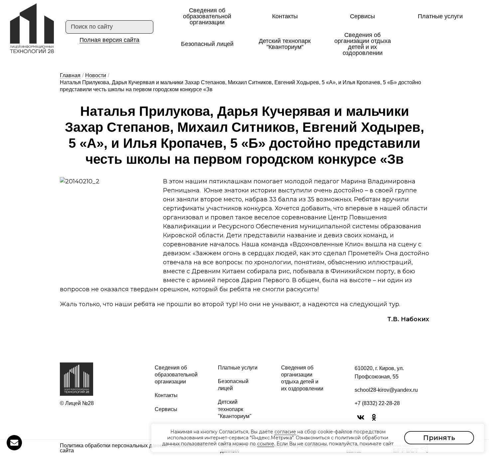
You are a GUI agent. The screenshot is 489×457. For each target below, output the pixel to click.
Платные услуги (440, 16)
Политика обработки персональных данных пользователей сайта (133, 448)
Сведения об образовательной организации (207, 16)
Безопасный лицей (207, 44)
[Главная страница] (32, 28)
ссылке (265, 444)
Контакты (285, 16)
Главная (70, 75)
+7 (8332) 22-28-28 (377, 403)
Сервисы (362, 16)
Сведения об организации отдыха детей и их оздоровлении (362, 44)
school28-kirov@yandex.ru (386, 390)
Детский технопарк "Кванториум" (285, 44)
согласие (285, 432)
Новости (95, 75)
